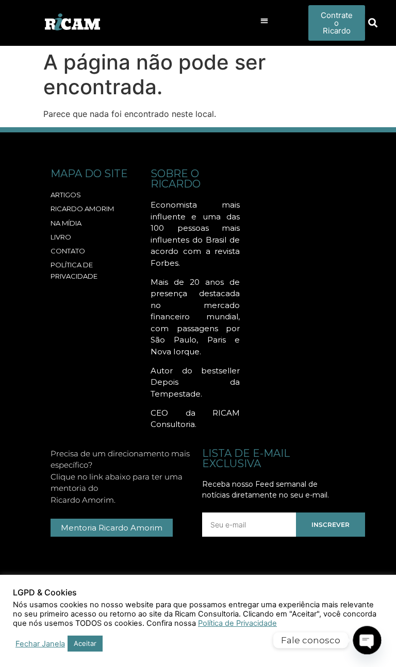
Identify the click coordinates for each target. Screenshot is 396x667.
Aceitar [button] (85, 643)
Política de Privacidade (237, 623)
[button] (265, 20)
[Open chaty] (367, 640)
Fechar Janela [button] (40, 643)
